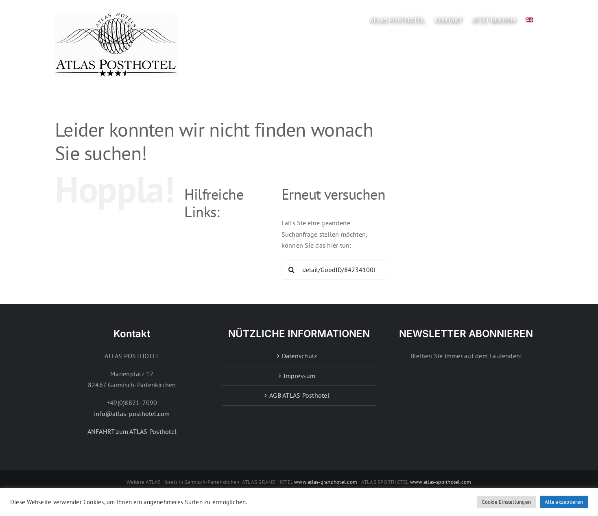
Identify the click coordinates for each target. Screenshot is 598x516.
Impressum (299, 376)
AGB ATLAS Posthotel (299, 395)
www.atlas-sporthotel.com (440, 482)
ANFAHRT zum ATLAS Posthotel (132, 431)
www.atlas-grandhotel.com (325, 482)
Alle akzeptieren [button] (564, 502)
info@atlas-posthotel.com (132, 413)
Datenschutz (299, 356)
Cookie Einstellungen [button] (506, 502)
